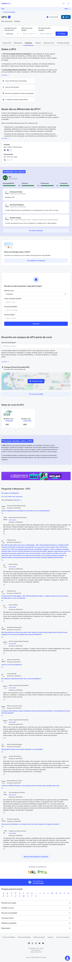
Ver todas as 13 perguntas (10, 493)
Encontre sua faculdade (9, 913)
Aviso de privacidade (24, 937)
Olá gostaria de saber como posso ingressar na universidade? (22, 749)
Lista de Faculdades (9, 12)
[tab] (7, 43)
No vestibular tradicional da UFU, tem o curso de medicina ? (21, 678)
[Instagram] (32, 943)
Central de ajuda (38, 883)
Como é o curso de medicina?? (11, 664)
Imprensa (50, 937)
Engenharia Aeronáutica (27, 421)
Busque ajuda (5, 928)
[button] (67, 958)
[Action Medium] (36, 476)
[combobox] (29, 34)
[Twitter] (39, 943)
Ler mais (4, 75)
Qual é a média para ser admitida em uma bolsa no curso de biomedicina (25, 511)
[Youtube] (43, 943)
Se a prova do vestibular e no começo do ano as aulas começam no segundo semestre (30, 824)
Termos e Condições (9, 937)
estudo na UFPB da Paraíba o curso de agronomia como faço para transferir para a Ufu (30, 785)
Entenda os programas (8, 923)
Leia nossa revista (7, 918)
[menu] (68, 3)
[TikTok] (36, 943)
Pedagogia (9, 421)
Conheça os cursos (7, 908)
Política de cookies (39, 937)
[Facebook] (29, 943)
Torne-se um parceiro (62, 937)
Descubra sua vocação (8, 903)
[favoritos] (63, 3)
